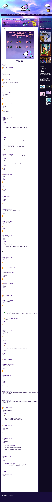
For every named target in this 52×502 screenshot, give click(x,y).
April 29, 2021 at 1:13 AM (10, 438)
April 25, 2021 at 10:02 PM (8, 209)
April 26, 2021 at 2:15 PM (11, 145)
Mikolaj (4, 257)
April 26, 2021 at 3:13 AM (9, 283)
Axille (4, 359)
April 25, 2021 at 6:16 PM (9, 154)
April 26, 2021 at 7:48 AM (8, 359)
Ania (4, 221)
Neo (4, 79)
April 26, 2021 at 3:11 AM (10, 272)
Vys (3, 98)
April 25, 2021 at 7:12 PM (8, 189)
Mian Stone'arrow (5, 215)
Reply (4, 70)
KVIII (4, 174)
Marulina (4, 103)
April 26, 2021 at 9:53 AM (9, 380)
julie (4, 209)
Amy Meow (5, 353)
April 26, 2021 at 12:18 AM (8, 235)
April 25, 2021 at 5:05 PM (7, 92)
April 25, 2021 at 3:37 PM (10, 73)
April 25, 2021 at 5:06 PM (8, 98)
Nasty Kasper (5, 370)
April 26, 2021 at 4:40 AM (9, 300)
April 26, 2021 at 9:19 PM (14, 318)
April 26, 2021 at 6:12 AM (8, 330)
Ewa (4, 110)
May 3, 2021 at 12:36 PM (11, 445)
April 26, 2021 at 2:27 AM (12, 267)
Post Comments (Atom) (8, 490)
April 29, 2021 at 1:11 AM (10, 425)
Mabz (4, 330)
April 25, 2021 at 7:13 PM (7, 196)
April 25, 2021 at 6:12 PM (8, 117)
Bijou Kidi (6, 123)
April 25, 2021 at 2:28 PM (9, 67)
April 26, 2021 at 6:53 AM (10, 353)
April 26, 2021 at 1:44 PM (8, 407)
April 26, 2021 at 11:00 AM (11, 123)
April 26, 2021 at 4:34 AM (9, 295)
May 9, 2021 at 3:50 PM (9, 474)
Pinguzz (4, 168)
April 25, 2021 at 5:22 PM (8, 110)
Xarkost (6, 145)
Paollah (4, 375)
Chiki (4, 117)
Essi (4, 235)
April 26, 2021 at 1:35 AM (9, 257)
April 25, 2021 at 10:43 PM (8, 221)
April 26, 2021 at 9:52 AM (9, 375)
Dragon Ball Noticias (8, 318)
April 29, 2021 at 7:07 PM (9, 456)
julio (4, 407)
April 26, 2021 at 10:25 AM (9, 391)
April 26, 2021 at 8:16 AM (10, 370)
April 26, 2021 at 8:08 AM (10, 364)
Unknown (4, 67)
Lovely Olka (5, 73)
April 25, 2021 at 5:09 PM (9, 103)
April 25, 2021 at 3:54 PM (8, 79)
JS (3, 196)
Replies (5, 122)
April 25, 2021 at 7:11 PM (8, 174)
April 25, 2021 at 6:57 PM (9, 168)
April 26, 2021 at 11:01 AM (9, 400)
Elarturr (4, 456)
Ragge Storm (5, 364)
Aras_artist (5, 425)
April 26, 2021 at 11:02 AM (11, 242)
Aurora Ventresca (5, 267)
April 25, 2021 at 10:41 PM (12, 215)
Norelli (4, 295)
